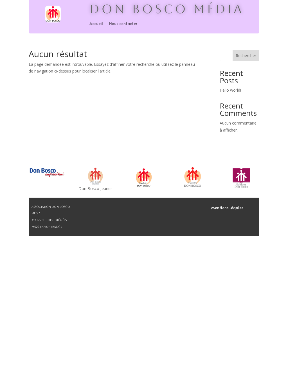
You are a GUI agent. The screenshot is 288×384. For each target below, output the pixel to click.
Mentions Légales (227, 208)
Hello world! (230, 90)
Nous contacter (123, 24)
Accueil (96, 24)
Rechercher (246, 55)
